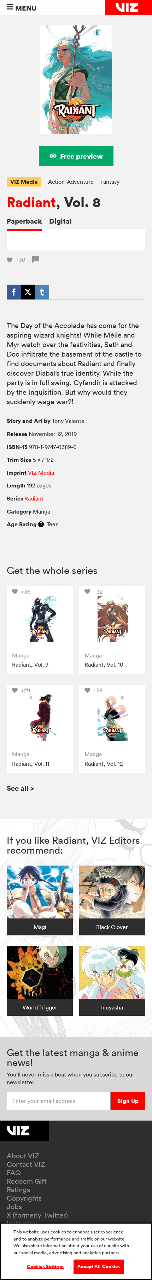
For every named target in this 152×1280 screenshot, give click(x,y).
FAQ (14, 1173)
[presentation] (40, 619)
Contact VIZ (26, 1164)
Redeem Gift (27, 1181)
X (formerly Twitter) (37, 1215)
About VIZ (23, 1156)
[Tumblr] (42, 292)
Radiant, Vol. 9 (30, 664)
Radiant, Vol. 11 (30, 763)
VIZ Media (24, 182)
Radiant (31, 202)
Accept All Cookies (98, 1266)
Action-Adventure (71, 181)
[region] (76, 1251)
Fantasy (109, 181)
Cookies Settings (45, 1266)
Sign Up (128, 1101)
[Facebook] (14, 292)
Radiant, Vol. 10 (103, 664)
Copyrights (24, 1198)
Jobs (14, 1206)
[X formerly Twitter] (28, 292)
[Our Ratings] (41, 524)
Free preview (81, 156)
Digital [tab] (60, 221)
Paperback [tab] (24, 221)
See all (20, 788)
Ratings (18, 1189)
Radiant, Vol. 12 (103, 763)
